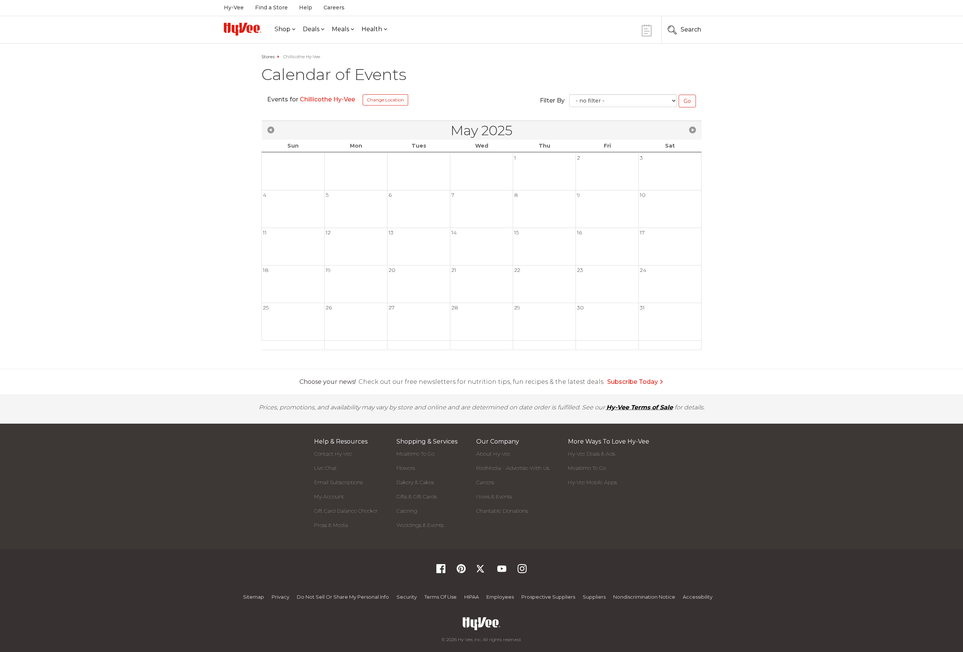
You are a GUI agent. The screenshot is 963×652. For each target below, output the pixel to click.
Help (305, 7)
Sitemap (253, 597)
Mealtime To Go (415, 453)
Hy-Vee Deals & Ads (591, 453)
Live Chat (325, 468)
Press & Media (331, 525)
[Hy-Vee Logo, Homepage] (242, 29)
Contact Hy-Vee (333, 453)
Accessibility (697, 597)
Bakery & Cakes (415, 482)
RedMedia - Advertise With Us (512, 468)
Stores (268, 56)
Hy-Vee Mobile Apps (592, 482)
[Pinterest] (461, 571)
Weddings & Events (420, 525)
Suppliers (594, 597)
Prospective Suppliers (548, 597)
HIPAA (471, 597)
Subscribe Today (632, 381)
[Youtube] (501, 571)
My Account (329, 496)
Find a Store (271, 7)
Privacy (280, 597)
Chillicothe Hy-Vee (328, 99)
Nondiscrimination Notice (644, 597)
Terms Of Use (440, 597)
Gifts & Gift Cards (416, 496)
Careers (334, 7)
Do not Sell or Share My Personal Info (343, 597)
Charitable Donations (502, 510)
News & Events (494, 496)
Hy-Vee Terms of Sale (639, 407)
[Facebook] (440, 571)
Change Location (385, 100)
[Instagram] (522, 571)
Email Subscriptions (338, 482)
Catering (406, 510)
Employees (500, 597)
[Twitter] (481, 571)
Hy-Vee (234, 7)
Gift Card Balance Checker (346, 510)
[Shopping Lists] (646, 29)
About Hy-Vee (493, 453)
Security (406, 597)
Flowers (405, 468)
